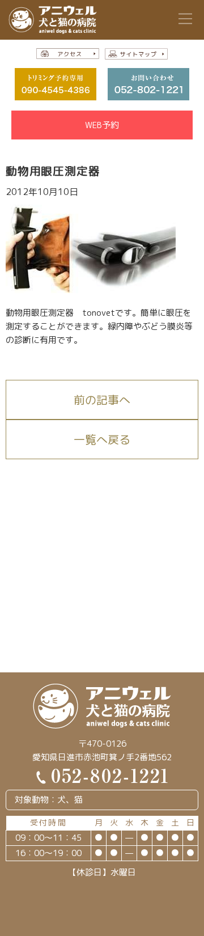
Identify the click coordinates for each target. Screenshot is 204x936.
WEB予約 (102, 125)
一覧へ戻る (102, 439)
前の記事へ (102, 400)
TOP (181, 917)
